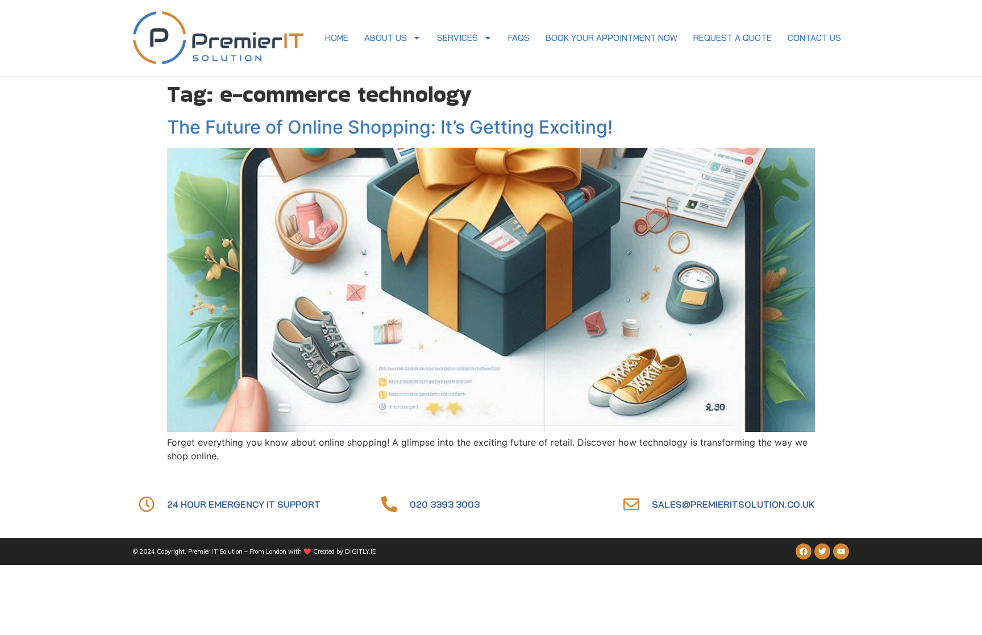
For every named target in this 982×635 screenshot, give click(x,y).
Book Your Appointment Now (611, 37)
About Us (385, 37)
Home (336, 37)
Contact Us (814, 37)
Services (457, 37)
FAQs (519, 37)
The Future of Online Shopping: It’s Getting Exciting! (390, 127)
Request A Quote (732, 37)
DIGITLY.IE (360, 551)
